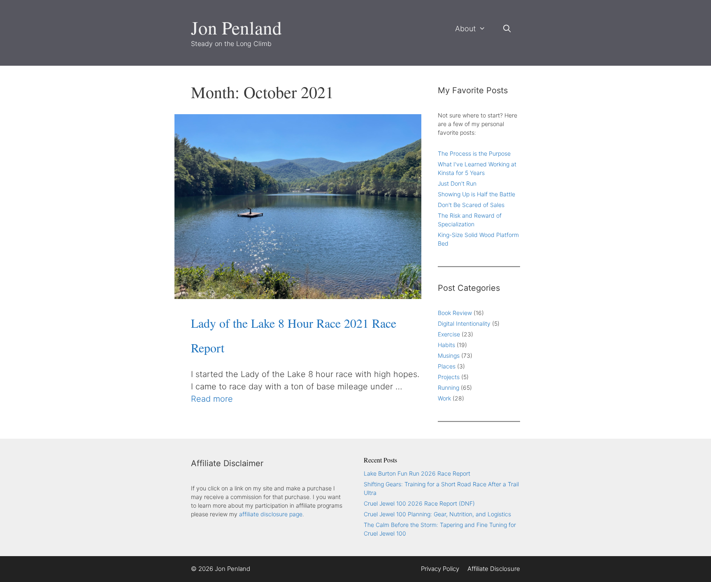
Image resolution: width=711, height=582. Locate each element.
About (465, 28)
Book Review (455, 312)
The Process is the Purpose (474, 153)
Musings (449, 355)
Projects (449, 376)
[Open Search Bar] (507, 28)
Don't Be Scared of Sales (471, 204)
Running (448, 387)
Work (444, 398)
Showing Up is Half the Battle (476, 194)
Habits (446, 344)
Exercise (449, 334)
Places (446, 366)
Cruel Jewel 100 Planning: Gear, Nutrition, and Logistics (437, 514)
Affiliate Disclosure (493, 569)
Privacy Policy (440, 569)
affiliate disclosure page (270, 514)
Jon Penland (236, 27)
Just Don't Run (457, 183)
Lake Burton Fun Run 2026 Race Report (417, 473)
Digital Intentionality (464, 323)
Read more (212, 399)
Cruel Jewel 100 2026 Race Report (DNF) (419, 503)
